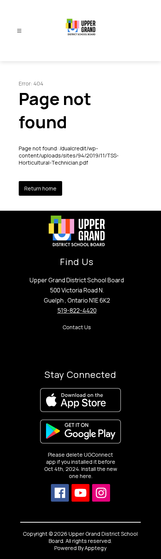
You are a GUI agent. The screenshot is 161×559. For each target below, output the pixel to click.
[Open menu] (19, 31)
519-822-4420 (77, 310)
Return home (40, 188)
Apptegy (95, 548)
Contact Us (77, 327)
